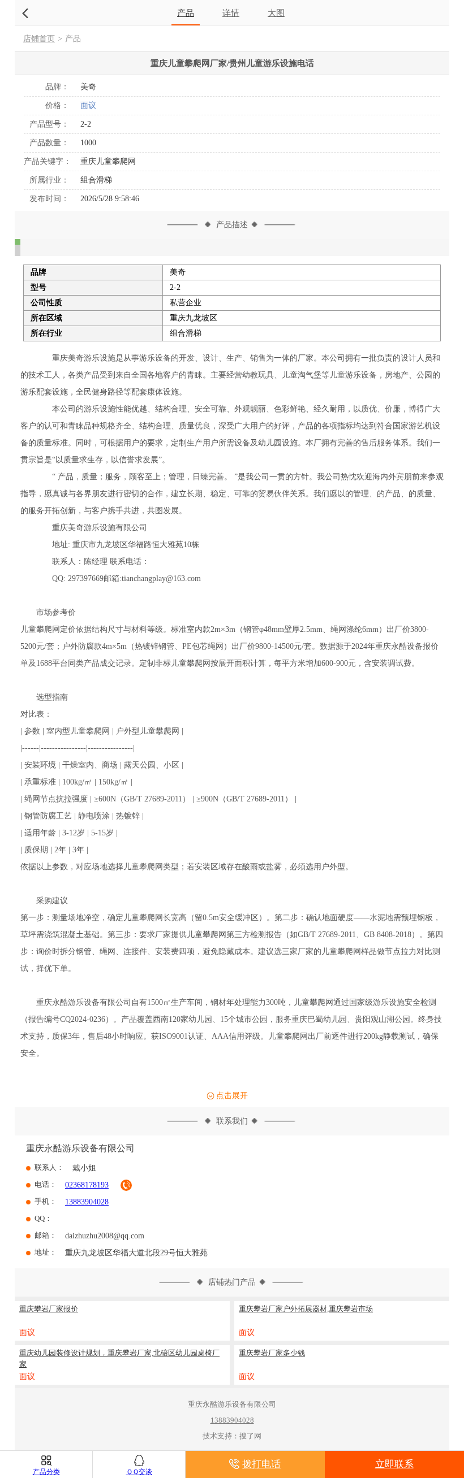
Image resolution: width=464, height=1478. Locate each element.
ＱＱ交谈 (139, 1472)
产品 (185, 13)
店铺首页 (39, 38)
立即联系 (394, 1464)
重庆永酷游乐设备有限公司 (80, 1148)
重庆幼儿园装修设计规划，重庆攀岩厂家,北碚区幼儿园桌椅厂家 (119, 1358)
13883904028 (87, 1202)
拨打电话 (261, 1464)
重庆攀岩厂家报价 (48, 1308)
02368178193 (87, 1185)
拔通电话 (126, 1185)
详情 (230, 13)
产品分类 (46, 1472)
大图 (276, 13)
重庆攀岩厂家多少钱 (272, 1353)
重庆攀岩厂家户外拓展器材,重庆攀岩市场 (306, 1308)
